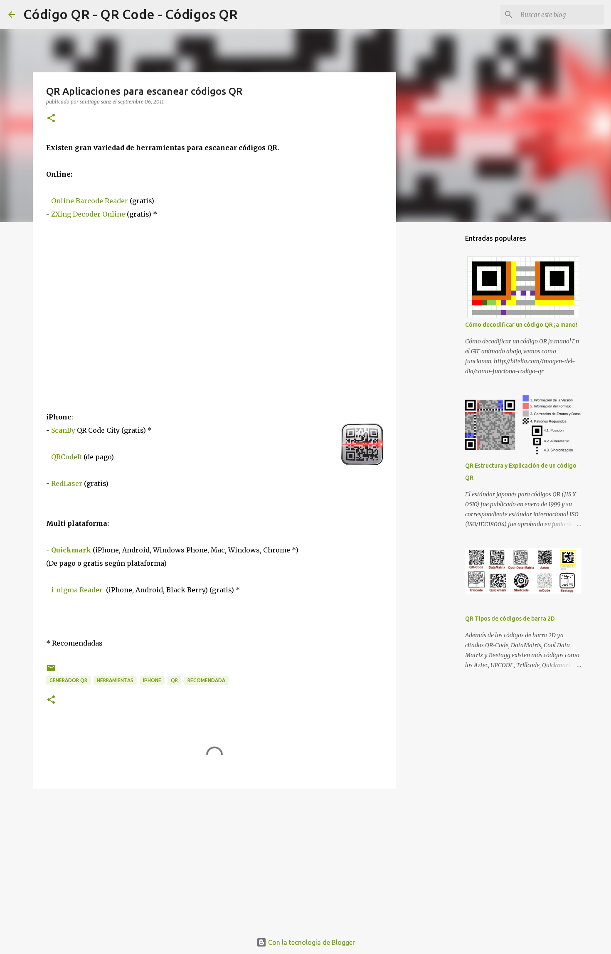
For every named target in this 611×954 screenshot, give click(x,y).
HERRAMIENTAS (115, 680)
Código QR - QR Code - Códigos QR (130, 14)
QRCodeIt (66, 457)
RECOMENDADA (206, 680)
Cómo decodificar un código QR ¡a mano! (521, 324)
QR (174, 680)
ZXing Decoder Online (88, 214)
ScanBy (64, 430)
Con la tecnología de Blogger (310, 942)
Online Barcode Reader (89, 201)
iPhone (152, 680)
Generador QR (68, 680)
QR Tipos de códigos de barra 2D (510, 618)
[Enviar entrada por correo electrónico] (51, 671)
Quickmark (71, 550)
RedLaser (66, 483)
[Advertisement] (214, 859)
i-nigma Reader (76, 590)
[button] (51, 118)
